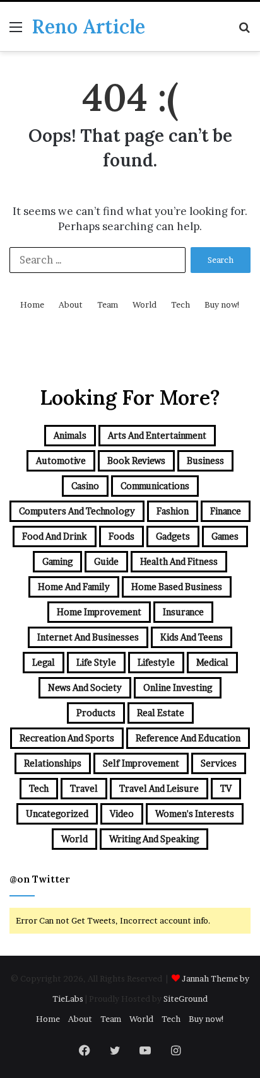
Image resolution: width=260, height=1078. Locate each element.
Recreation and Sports (67, 738)
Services (219, 763)
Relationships (52, 763)
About (71, 304)
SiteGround (185, 999)
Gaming (57, 561)
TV (226, 788)
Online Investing (177, 687)
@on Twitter (39, 879)
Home (32, 304)
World (145, 304)
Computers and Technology (77, 511)
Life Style (96, 662)
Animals (70, 435)
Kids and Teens (191, 637)
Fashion (173, 511)
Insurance (183, 611)
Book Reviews (136, 460)
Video (122, 813)
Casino (85, 485)
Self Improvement (141, 763)
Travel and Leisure (159, 788)
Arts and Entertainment (157, 435)
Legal (43, 662)
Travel (84, 788)
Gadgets (173, 536)
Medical (212, 662)
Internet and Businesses (88, 637)
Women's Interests (194, 813)
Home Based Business (176, 586)
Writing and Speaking (154, 838)
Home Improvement (99, 611)
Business (205, 460)
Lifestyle (156, 662)
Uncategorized (57, 813)
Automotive (61, 460)
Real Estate (160, 712)
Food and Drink (54, 536)
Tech (180, 304)
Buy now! (222, 304)
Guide (106, 561)
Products (95, 712)
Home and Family (74, 586)
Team (107, 304)
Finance (225, 511)
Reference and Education (188, 738)
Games (225, 536)
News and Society (85, 687)
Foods (121, 536)
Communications (155, 485)
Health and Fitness (179, 561)
